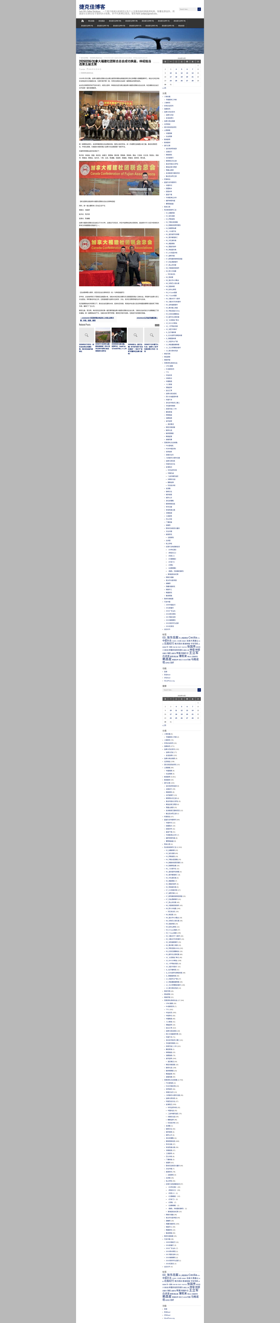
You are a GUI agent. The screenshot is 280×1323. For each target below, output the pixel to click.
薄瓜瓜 (189, 656)
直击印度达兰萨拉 (172, 164)
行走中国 (167, 602)
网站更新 (167, 357)
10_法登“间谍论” (171, 329)
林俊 (192, 649)
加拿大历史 (170, 115)
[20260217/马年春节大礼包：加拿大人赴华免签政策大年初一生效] (152, 335)
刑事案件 (183, 641)
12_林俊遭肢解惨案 (172, 344)
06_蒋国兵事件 (171, 246)
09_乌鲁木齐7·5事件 (173, 299)
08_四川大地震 (171, 271)
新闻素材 (167, 142)
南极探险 (169, 155)
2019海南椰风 (171, 620)
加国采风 (167, 109)
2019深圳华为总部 (172, 623)
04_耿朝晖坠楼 (171, 228)
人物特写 (167, 103)
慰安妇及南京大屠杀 (173, 528)
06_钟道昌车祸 (171, 250)
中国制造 (169, 381)
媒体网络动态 (170, 504)
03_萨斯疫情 (170, 219)
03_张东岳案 (170, 216)
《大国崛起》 (172, 559)
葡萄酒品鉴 (170, 204)
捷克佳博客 (92, 6)
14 (192, 73)
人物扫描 (167, 96)
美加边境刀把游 (171, 167)
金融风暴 (169, 439)
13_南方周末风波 (172, 351)
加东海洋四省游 (171, 148)
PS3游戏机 (169, 445)
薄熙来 (183, 656)
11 (176, 73)
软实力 (181, 660)
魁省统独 (169, 595)
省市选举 (169, 421)
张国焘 (168, 525)
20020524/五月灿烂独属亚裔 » (147, 318)
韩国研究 (169, 592)
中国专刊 (169, 185)
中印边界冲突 (172, 470)
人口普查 (169, 384)
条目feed (167, 675)
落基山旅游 (170, 170)
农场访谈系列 (168, 106)
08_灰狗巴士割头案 (172, 283)
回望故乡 (169, 188)
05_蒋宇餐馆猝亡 (172, 237)
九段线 (174, 641)
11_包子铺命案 (171, 332)
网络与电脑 (170, 577)
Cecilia (192, 637)
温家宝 (173, 653)
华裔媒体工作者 (171, 99)
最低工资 (186, 650)
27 (187, 81)
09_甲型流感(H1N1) (173, 311)
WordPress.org (169, 681)
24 (171, 81)
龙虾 (172, 662)
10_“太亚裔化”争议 (172, 320)
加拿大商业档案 (169, 121)
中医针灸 (167, 640)
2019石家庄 (170, 626)
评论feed (167, 678)
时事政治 (167, 179)
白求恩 (168, 540)
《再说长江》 (172, 553)
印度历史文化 (170, 464)
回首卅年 (169, 191)
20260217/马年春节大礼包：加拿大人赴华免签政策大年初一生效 (151, 347)
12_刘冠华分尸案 (172, 341)
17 (171, 77)
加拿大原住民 (170, 461)
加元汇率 (169, 390)
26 (182, 81)
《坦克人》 (171, 556)
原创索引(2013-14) (179, 21)
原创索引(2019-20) (119, 25)
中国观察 (169, 133)
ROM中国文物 (171, 449)
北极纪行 (169, 152)
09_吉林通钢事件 (172, 305)
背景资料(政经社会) (87, 73)
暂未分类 (167, 207)
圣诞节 (179, 647)
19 (182, 77)
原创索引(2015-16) (87, 25)
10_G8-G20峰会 (171, 323)
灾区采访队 (171, 274)
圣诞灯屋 (175, 647)
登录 (165, 671)
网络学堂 (167, 360)
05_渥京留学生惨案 (172, 234)
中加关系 (169, 375)
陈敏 (189, 660)
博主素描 (91, 21)
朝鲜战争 (171, 482)
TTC (167, 372)
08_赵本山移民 (171, 289)
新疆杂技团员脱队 (176, 650)
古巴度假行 (170, 158)
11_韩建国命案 (171, 338)
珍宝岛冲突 (171, 485)
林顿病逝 (169, 415)
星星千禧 (169, 194)
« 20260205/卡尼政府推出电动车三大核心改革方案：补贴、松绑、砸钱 (97, 319)
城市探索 (169, 494)
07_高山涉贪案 (171, 265)
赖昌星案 (169, 436)
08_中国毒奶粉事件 (172, 268)
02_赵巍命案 (170, 213)
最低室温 (169, 412)
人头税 (178, 641)
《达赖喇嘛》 (172, 568)
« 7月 (164, 88)
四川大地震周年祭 (172, 396)
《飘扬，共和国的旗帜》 (176, 571)
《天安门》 (171, 562)
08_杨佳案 (169, 277)
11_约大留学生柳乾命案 (174, 335)
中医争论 (169, 378)
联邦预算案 (170, 433)
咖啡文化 (169, 491)
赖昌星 (167, 659)
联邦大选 (169, 430)
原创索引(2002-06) (115, 21)
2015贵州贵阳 (171, 614)
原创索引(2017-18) (103, 25)
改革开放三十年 (171, 409)
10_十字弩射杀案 (172, 326)
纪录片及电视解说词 (173, 547)
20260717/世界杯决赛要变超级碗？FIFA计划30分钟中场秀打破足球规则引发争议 (102, 347)
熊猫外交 (185, 653)
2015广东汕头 (171, 611)
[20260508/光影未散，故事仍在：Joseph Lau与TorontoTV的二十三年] (120, 335)
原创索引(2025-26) (168, 25)
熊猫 (178, 653)
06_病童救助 (170, 243)
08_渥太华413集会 (172, 280)
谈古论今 (167, 629)
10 (171, 73)
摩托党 (166, 650)
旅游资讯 (169, 534)
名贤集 (168, 488)
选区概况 (171, 424)
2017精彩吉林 (171, 617)
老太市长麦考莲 (171, 580)
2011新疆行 (170, 608)
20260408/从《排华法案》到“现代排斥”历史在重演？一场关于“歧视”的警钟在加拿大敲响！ (135, 349)
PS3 (198, 638)
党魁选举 (169, 387)
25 (176, 81)
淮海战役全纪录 (173, 574)
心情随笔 (167, 130)
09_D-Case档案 (171, 292)
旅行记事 (167, 145)
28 (192, 81)
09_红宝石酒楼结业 (172, 314)
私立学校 (169, 543)
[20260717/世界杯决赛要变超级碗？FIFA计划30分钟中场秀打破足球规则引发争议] (103, 335)
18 (176, 77)
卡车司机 (194, 644)
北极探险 (171, 537)
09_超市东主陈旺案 (172, 317)
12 (182, 73)
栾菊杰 (164, 653)
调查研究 (195, 656)
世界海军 (169, 452)
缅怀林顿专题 (170, 201)
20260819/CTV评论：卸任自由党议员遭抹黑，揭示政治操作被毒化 (86, 347)
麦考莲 (167, 663)
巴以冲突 (169, 519)
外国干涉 (169, 400)
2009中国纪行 (171, 605)
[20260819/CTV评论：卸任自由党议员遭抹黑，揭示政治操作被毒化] (87, 335)
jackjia (83, 69)
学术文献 (169, 507)
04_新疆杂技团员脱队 (173, 225)
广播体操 (169, 522)
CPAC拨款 (169, 366)
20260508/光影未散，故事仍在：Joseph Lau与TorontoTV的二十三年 (119, 346)
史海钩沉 (169, 467)
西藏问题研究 (170, 586)
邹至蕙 (185, 659)
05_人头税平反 (171, 231)
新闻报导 (167, 139)
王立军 (194, 653)
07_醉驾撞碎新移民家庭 (174, 259)
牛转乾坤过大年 (171, 197)
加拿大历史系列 (169, 112)
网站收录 (181, 25)
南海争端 (186, 644)
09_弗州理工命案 (172, 308)
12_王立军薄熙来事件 (173, 347)
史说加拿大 (170, 118)
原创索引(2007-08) (131, 21)
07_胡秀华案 (170, 256)
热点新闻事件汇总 (170, 210)
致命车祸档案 (168, 599)
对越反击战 (171, 479)
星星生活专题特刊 (170, 182)
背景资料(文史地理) (171, 442)
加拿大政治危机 (171, 393)
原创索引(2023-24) (151, 25)
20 (187, 77)
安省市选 (184, 647)
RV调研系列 (170, 369)
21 (192, 77)
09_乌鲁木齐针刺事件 (173, 302)
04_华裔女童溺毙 (172, 222)
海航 (169, 653)
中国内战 (171, 473)
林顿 (197, 649)
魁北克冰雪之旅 (171, 176)
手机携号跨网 (170, 406)
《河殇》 (171, 565)
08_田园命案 (170, 286)
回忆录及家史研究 (170, 127)
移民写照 (167, 354)
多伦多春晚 (170, 501)
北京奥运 (167, 124)
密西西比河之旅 (171, 161)
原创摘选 (102, 21)
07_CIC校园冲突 (171, 253)
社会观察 (169, 136)
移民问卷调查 (170, 427)
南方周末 (178, 644)
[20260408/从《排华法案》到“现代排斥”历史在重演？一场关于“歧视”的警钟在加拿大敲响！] (136, 335)
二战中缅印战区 (173, 476)
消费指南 (169, 418)
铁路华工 (169, 589)
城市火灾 (169, 498)
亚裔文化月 (170, 455)
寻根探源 (169, 513)
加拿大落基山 (193, 641)
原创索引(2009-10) (148, 21)
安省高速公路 (170, 510)
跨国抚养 (175, 660)
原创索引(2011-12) (163, 21)
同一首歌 (169, 647)
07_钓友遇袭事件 (172, 262)
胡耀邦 (168, 583)
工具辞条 (169, 516)
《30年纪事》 (172, 550)
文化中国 (169, 531)
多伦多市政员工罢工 (173, 403)
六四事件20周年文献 (173, 458)
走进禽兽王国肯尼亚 (173, 173)
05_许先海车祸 (171, 240)
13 (187, 73)
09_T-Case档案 (171, 295)
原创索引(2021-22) (135, 25)
